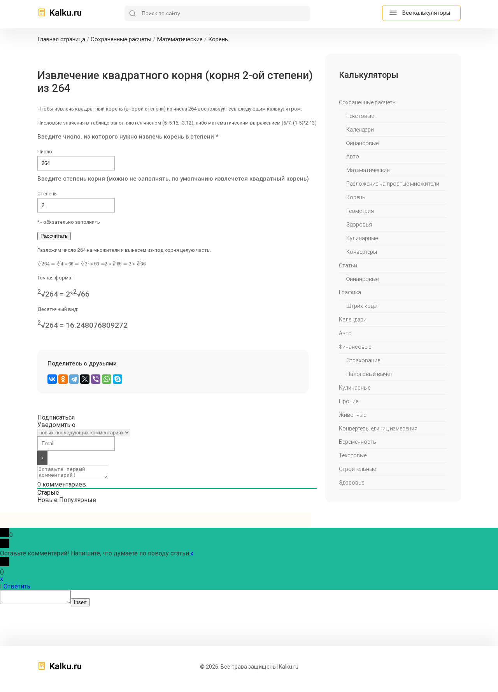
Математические (367, 170)
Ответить (17, 586)
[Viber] (95, 379)
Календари (360, 129)
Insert (80, 602)
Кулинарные (362, 238)
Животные (352, 415)
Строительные (357, 469)
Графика (350, 292)
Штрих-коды (361, 306)
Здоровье (351, 482)
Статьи (348, 265)
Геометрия (360, 211)
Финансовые (362, 143)
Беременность (357, 442)
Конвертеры (361, 252)
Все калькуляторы (426, 13)
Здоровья (359, 224)
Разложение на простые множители (392, 184)
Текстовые (360, 116)
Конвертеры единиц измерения (378, 428)
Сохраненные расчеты (367, 102)
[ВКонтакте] (52, 379)
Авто (352, 156)
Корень (355, 197)
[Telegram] (74, 379)
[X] (84, 379)
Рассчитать (54, 236)
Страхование (363, 360)
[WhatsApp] (106, 379)
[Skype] (117, 379)
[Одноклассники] (63, 379)
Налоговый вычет (369, 374)
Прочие (348, 401)
